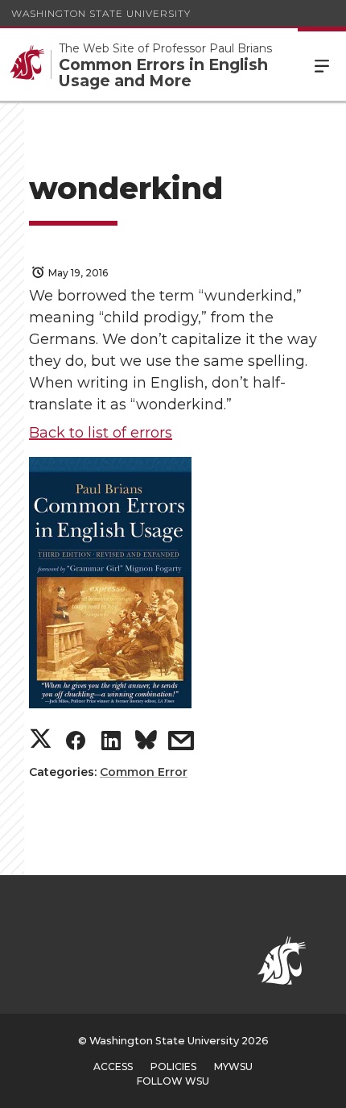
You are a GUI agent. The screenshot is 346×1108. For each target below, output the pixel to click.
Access (113, 1066)
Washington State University (101, 13)
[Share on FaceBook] (76, 744)
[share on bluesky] (146, 743)
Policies (173, 1066)
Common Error (143, 772)
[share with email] (181, 744)
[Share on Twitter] (40, 740)
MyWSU (233, 1066)
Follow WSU (173, 1081)
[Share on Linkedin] (111, 744)
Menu (322, 64)
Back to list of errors (100, 433)
